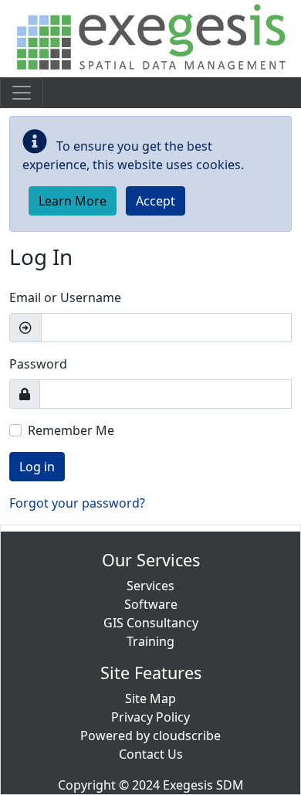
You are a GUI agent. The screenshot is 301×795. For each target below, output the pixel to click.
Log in (37, 466)
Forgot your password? (77, 502)
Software (151, 604)
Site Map (150, 698)
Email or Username (65, 297)
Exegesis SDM (203, 784)
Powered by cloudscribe (150, 735)
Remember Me (71, 430)
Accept (155, 200)
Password (38, 363)
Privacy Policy (150, 716)
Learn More (73, 200)
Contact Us (151, 754)
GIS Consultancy (150, 622)
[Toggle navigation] (21, 92)
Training (150, 641)
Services (150, 585)
